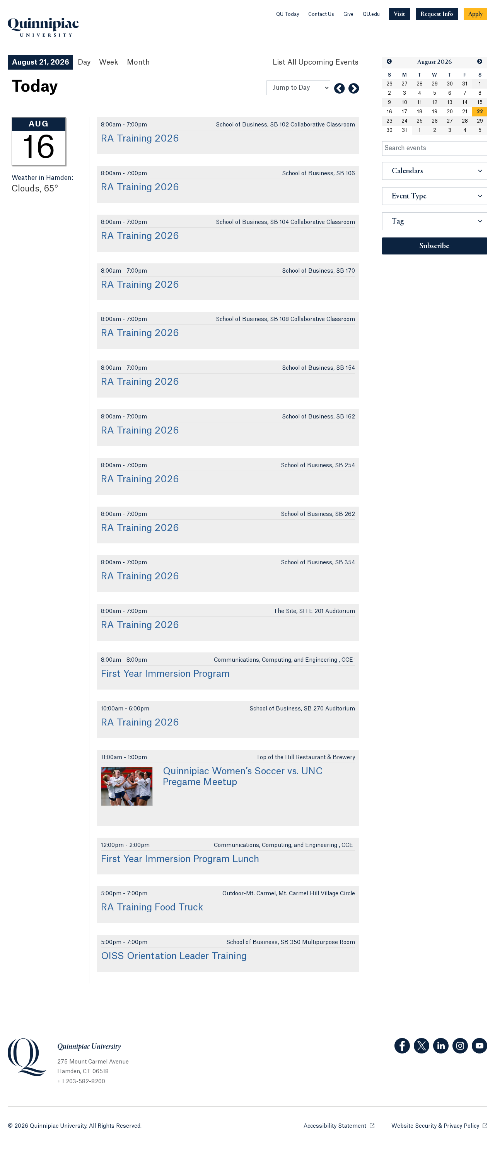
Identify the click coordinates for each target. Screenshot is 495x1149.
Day (84, 62)
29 (435, 84)
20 (450, 111)
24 (404, 121)
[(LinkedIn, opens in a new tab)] (441, 1045)
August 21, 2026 (40, 62)
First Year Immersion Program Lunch (180, 859)
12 (434, 102)
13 (449, 102)
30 (450, 84)
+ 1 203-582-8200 (81, 1081)
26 (389, 84)
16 (389, 111)
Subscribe (434, 246)
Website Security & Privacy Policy (439, 1126)
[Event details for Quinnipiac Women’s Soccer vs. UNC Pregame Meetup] (126, 786)
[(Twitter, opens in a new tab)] (421, 1045)
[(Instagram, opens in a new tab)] (460, 1045)
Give (348, 14)
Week (108, 62)
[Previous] (339, 88)
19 (434, 111)
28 (419, 84)
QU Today (287, 14)
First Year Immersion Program (165, 674)
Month (138, 62)
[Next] (353, 88)
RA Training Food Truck (152, 907)
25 (419, 121)
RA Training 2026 (140, 138)
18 (419, 111)
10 (404, 102)
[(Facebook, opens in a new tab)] (402, 1045)
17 (404, 111)
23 (389, 121)
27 (404, 84)
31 (465, 84)
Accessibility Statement (339, 1126)
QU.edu (371, 14)
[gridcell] (479, 111)
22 (480, 111)
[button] (389, 62)
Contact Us (321, 14)
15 (480, 102)
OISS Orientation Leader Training (174, 956)
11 (419, 102)
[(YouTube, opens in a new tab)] (479, 1045)
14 (465, 102)
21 (465, 111)
